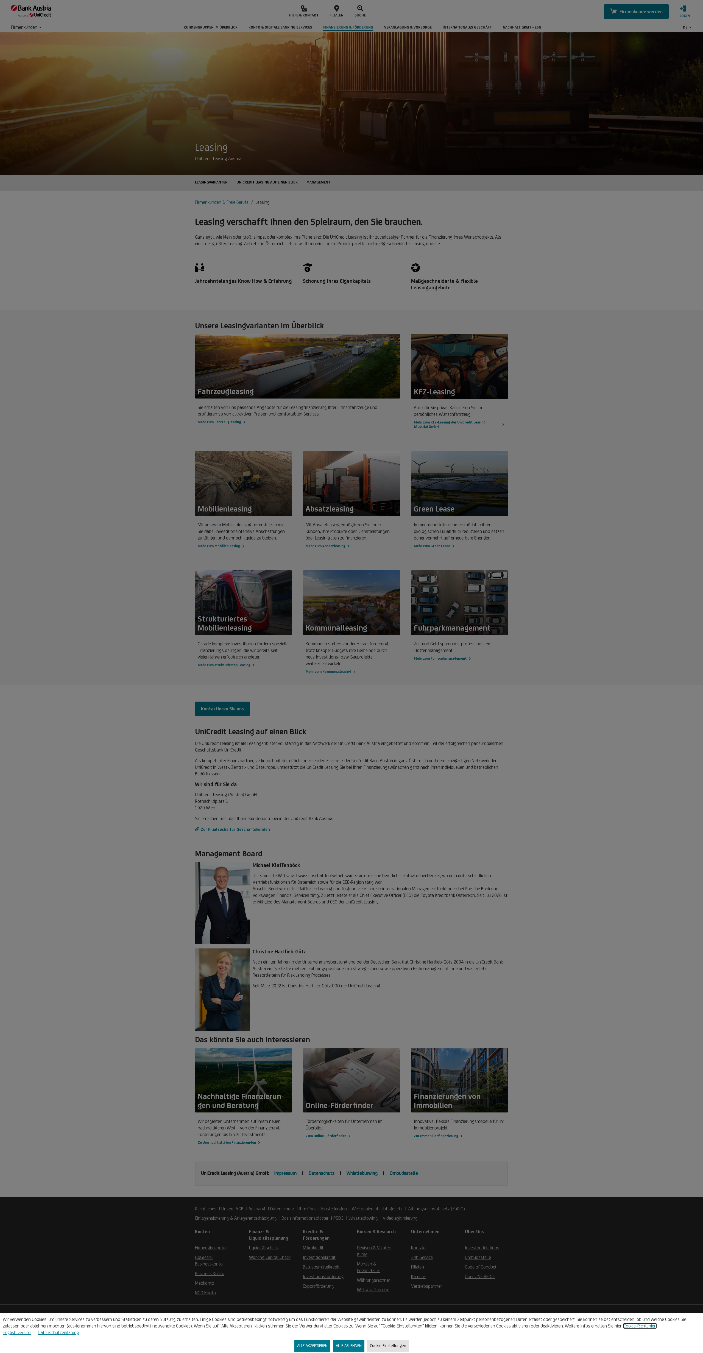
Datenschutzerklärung (58, 1332)
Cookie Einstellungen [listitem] (388, 1345)
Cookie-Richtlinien (640, 1326)
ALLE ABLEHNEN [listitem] (349, 1345)
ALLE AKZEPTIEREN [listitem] (312, 1345)
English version (17, 1332)
